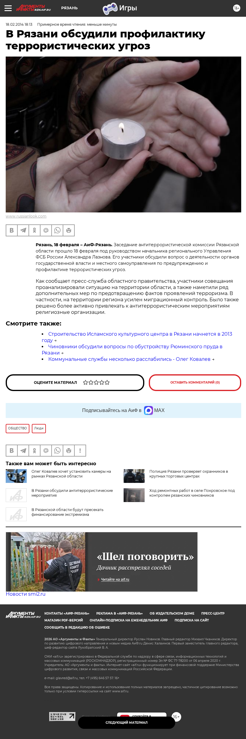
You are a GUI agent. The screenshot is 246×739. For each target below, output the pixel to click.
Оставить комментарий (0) (195, 382)
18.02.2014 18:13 (19, 24)
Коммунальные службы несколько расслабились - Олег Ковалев (129, 359)
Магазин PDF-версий (63, 620)
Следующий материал (127, 723)
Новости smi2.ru (26, 594)
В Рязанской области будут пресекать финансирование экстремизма (68, 512)
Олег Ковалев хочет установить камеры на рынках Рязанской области (71, 473)
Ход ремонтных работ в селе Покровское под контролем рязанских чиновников (192, 493)
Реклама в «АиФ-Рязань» (119, 613)
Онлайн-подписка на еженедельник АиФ (129, 620)
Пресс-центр (212, 613)
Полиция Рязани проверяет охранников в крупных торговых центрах (188, 473)
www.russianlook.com (26, 216)
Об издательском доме (172, 613)
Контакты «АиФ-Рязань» (66, 613)
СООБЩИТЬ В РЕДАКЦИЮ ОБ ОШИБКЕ (77, 627)
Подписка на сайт (192, 620)
